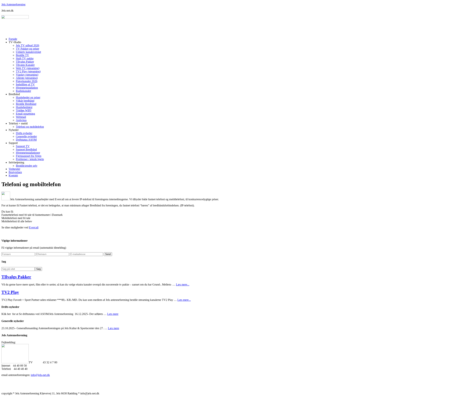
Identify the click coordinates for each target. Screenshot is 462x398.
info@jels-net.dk (40, 375)
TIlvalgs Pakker (16, 276)
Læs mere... (182, 284)
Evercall (33, 227)
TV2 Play (10, 292)
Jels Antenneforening (13, 4)
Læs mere (112, 313)
